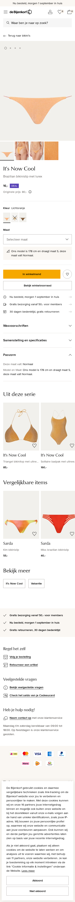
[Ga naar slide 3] (15, 48)
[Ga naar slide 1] (5, 48)
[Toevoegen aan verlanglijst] (67, 274)
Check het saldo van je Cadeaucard (32, 695)
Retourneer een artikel (24, 665)
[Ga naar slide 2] (10, 48)
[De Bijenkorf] (21, 12)
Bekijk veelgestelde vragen (26, 687)
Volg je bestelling (20, 657)
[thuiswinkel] (49, 765)
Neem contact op (20, 718)
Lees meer (28, 870)
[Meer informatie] (30, 192)
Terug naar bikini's (19, 35)
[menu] (6, 12)
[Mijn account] (50, 12)
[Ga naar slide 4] (20, 48)
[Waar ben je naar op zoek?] (8, 23)
